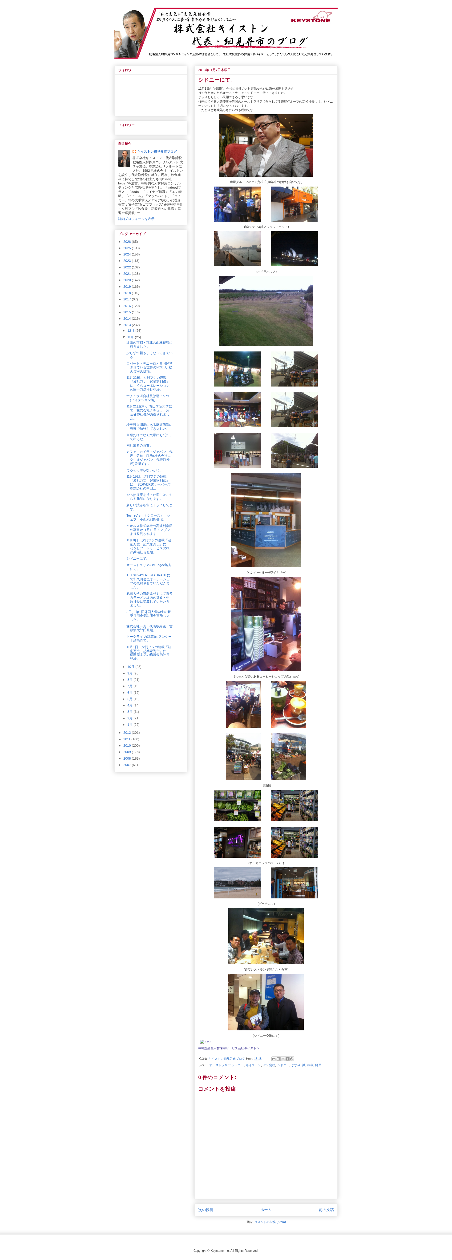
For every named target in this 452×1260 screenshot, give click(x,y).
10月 (131, 667)
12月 (131, 330)
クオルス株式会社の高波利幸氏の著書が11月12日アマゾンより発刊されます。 (149, 530)
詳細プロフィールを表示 (136, 219)
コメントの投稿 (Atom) (270, 1222)
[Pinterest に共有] (291, 1059)
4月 (130, 705)
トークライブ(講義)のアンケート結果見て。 (149, 638)
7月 (130, 686)
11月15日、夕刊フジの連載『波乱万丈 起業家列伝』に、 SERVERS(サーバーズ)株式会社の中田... (149, 482)
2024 (127, 254)
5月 (130, 699)
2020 (127, 280)
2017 (127, 299)
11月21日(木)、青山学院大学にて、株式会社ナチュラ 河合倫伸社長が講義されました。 (149, 412)
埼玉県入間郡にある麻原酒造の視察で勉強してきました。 (149, 427)
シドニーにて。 (137, 558)
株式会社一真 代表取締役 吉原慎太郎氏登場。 (149, 628)
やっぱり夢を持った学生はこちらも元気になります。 (149, 497)
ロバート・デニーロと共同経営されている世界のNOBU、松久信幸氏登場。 (149, 367)
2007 (127, 765)
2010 (127, 745)
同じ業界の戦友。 (139, 445)
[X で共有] (282, 1059)
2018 (127, 293)
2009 (127, 752)
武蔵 (310, 1065)
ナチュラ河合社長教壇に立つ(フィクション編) (147, 398)
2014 (127, 318)
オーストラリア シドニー (226, 1065)
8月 (130, 680)
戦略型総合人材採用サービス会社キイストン (228, 1048)
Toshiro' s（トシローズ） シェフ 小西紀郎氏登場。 (148, 517)
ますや (295, 1065)
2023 (127, 261)
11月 (131, 337)
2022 (127, 267)
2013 (127, 325)
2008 (127, 758)
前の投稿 (326, 1210)
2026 (127, 241)
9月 (130, 673)
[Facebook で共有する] (287, 1059)
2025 (127, 248)
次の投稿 (205, 1210)
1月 (130, 724)
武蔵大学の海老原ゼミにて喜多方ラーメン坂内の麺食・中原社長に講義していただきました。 (149, 599)
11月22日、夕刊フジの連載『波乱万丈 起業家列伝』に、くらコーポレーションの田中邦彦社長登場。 (148, 383)
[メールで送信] (273, 1059)
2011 (127, 739)
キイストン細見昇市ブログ (157, 151)
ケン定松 (269, 1065)
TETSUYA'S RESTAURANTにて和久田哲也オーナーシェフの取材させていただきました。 (148, 581)
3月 (130, 712)
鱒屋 (318, 1065)
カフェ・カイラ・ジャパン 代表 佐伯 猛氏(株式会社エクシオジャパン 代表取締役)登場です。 (149, 457)
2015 (127, 312)
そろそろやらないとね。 (144, 470)
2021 (127, 273)
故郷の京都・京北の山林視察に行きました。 (149, 344)
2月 (130, 718)
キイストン (253, 1065)
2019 (127, 286)
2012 (127, 732)
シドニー (283, 1065)
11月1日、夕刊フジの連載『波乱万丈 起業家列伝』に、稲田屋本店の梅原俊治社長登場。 (148, 653)
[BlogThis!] (278, 1059)
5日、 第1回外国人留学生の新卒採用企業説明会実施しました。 (148, 616)
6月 (130, 692)
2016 (127, 306)
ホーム (266, 1210)
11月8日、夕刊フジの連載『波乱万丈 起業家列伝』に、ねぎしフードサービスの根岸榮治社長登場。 (148, 546)
